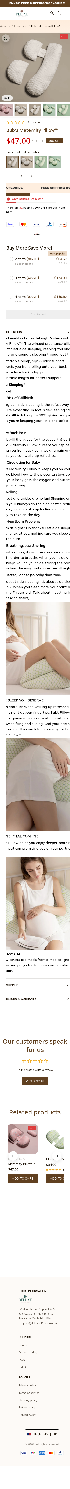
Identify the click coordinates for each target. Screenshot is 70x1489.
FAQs (22, 1359)
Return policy (27, 1407)
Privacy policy (27, 1385)
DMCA (22, 1367)
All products (19, 26)
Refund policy (27, 1414)
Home (3, 26)
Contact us (25, 1345)
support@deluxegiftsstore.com (38, 1323)
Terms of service (29, 1393)
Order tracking (28, 1352)
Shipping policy (28, 1400)
